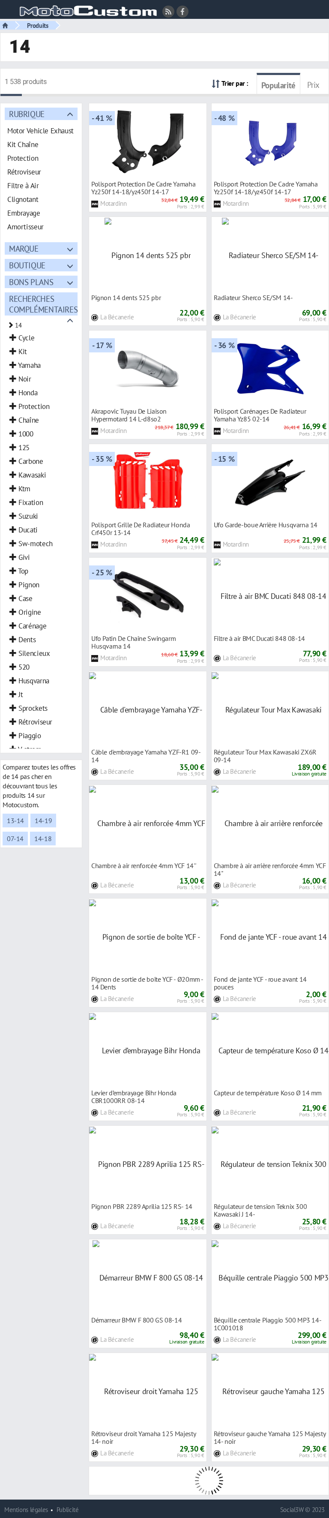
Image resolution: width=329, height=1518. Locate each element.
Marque (24, 248)
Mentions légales (26, 1509)
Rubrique (27, 113)
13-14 (15, 820)
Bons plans (31, 282)
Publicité (68, 1509)
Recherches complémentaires (43, 304)
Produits (37, 25)
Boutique (27, 265)
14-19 (43, 820)
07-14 (15, 838)
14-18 (42, 838)
